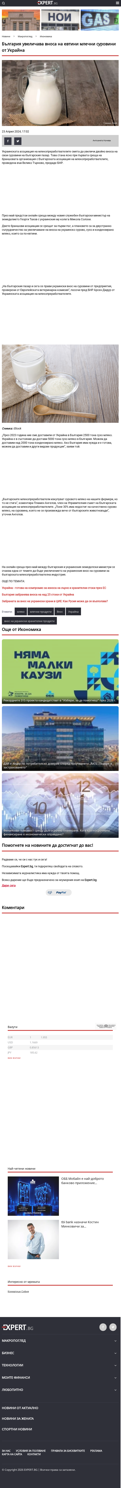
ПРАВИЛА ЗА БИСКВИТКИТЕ (68, 1451)
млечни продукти (41, 611)
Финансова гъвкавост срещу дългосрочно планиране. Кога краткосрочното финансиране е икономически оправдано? (56, 832)
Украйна (73, 611)
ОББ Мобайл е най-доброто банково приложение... (82, 1180)
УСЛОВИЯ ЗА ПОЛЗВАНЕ (31, 1451)
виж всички (14, 1266)
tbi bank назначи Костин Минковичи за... (80, 1224)
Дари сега (9, 885)
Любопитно (12, 1390)
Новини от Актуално (20, 1408)
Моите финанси (16, 1377)
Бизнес (8, 1353)
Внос (60, 611)
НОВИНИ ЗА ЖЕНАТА (18, 1418)
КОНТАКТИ (34, 1454)
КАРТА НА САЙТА (12, 1454)
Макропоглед (14, 1340)
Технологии (12, 1365)
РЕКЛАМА (96, 1451)
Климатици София (18, 1291)
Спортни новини (17, 1429)
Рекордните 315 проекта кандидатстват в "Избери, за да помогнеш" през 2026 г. (59, 700)
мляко (21, 611)
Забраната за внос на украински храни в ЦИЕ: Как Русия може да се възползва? (55, 601)
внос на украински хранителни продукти (29, 621)
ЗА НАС (6, 1451)
